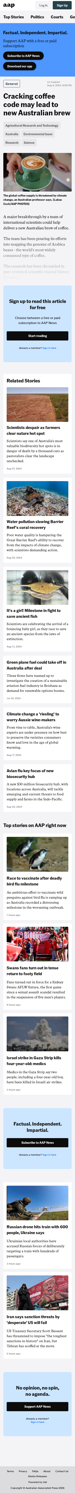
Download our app (19, 66)
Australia (11, 134)
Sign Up (62, 5)
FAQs (35, 1471)
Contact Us (61, 1471)
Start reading (37, 336)
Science (29, 142)
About (46, 1471)
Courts (57, 16)
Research (12, 142)
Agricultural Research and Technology (31, 125)
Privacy (23, 1471)
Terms (10, 1471)
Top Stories (13, 16)
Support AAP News (37, 1406)
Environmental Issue (38, 134)
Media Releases (37, 1476)
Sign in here (49, 348)
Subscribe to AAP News (23, 56)
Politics (37, 16)
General (12, 84)
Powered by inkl (37, 1482)
